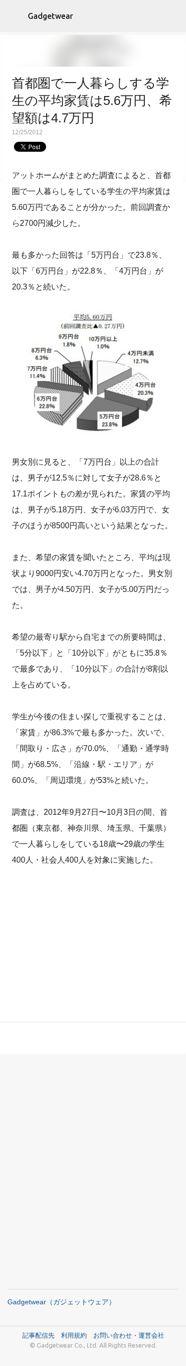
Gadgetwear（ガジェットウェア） (61, 1302)
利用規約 (77, 1335)
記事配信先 (38, 1335)
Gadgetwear (50, 15)
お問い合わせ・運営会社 (128, 1335)
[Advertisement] (93, 946)
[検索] (172, 16)
